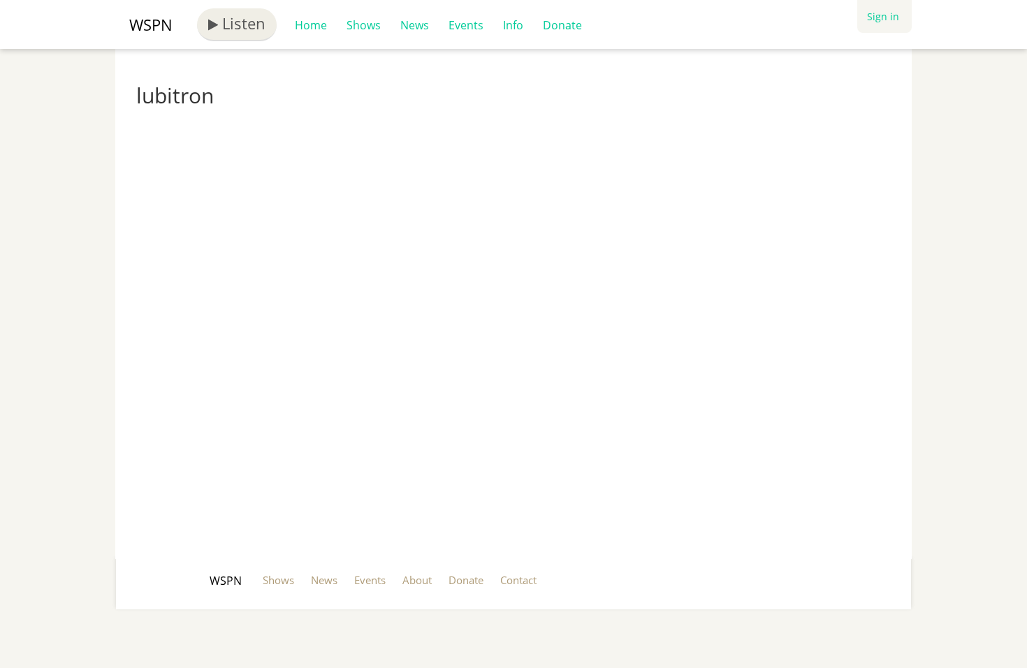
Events (466, 25)
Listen (241, 23)
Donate (562, 25)
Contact (518, 580)
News (414, 25)
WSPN (151, 24)
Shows (364, 25)
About (417, 580)
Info (513, 25)
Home (311, 25)
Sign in (883, 16)
